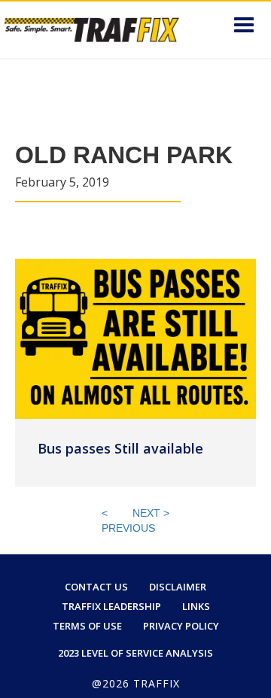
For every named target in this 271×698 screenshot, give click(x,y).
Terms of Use (87, 626)
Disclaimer (177, 586)
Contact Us (96, 586)
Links (196, 606)
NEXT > (150, 513)
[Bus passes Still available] (135, 338)
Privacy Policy (181, 626)
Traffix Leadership (111, 606)
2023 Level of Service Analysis (135, 653)
